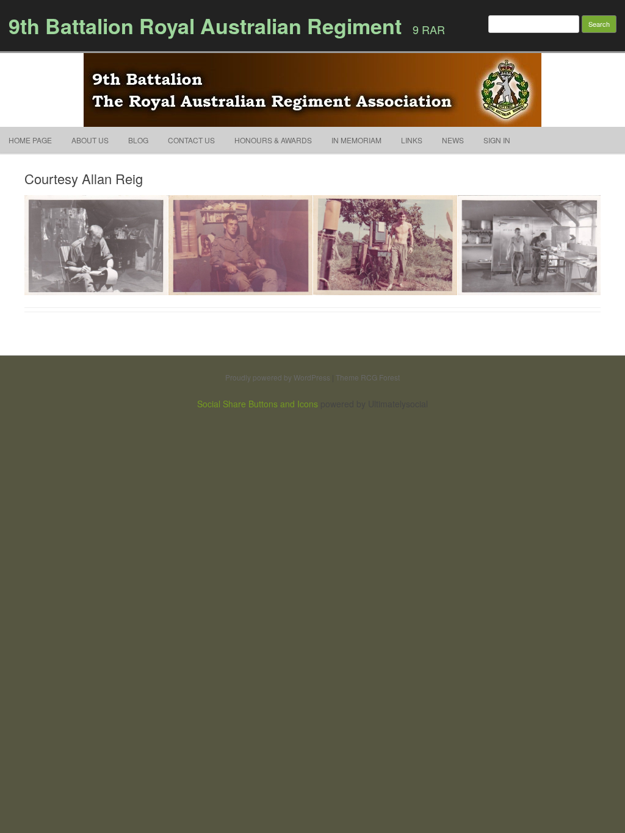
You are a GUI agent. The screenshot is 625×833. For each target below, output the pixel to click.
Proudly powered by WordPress (277, 377)
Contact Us (191, 140)
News (453, 140)
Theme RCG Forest (368, 377)
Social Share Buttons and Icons (257, 404)
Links (411, 140)
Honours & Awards (273, 140)
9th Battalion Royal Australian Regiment (205, 25)
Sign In (496, 140)
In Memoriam (356, 140)
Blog (138, 140)
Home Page (30, 140)
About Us (90, 140)
